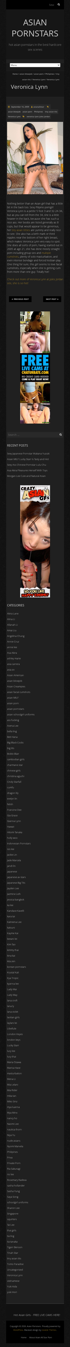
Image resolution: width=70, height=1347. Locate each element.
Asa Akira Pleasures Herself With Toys (27, 470)
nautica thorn (14, 1129)
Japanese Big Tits (16, 882)
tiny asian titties (21, 230)
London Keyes (15, 1034)
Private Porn (14, 1163)
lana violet (12, 1011)
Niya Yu (11, 1135)
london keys (13, 1039)
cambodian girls (15, 759)
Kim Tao (11, 944)
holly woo (12, 837)
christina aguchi (15, 776)
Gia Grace (12, 815)
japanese (12, 871)
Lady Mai (12, 989)
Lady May (12, 995)
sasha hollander (16, 1185)
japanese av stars (16, 877)
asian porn (38, 74)
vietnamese (13, 1281)
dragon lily (12, 793)
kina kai (11, 955)
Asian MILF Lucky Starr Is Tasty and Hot (28, 459)
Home (15, 74)
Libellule (11, 1028)
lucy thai (11, 1056)
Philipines (49, 74)
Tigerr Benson (14, 1247)
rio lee (10, 1174)
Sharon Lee (13, 1208)
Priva (10, 1157)
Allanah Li (12, 624)
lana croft (12, 1000)
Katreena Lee (14, 922)
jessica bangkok (15, 899)
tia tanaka (12, 1241)
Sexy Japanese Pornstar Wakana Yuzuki (28, 453)
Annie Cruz (13, 641)
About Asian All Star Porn (40, 1337)
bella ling (12, 731)
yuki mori (12, 1292)
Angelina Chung (15, 636)
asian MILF (13, 697)
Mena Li (11, 1079)
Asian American (15, 675)
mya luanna (13, 1107)
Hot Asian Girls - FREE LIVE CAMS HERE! (37, 1315)
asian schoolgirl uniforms (21, 714)
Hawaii (10, 826)
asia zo (11, 669)
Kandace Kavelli (15, 910)
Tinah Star (12, 1252)
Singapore (12, 1213)
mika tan (11, 1095)
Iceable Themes (49, 1329)
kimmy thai (13, 950)
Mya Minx (12, 1112)
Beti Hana (12, 737)
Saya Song (12, 1196)
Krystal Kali (13, 972)
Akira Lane (12, 613)
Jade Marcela (14, 860)
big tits (10, 748)
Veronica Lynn (38, 79)
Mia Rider (12, 1090)
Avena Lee (12, 725)
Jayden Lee (13, 888)
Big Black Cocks (15, 742)
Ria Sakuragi (13, 1168)
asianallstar (38, 106)
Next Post (51, 299)
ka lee (10, 905)
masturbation (14, 1073)
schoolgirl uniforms (17, 1202)
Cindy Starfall (14, 781)
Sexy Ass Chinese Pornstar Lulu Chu (26, 464)
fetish (10, 804)
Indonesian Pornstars (19, 843)
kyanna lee (13, 983)
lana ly (10, 1006)
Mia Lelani (12, 1084)
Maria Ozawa (14, 1062)
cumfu (10, 787)
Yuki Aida (12, 1286)
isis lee (10, 849)
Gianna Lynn (14, 821)
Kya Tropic (12, 978)
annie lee (12, 647)
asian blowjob (26, 74)
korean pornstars (16, 966)
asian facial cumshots (18, 692)
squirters (12, 1219)
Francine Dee (14, 809)
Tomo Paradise (15, 1264)
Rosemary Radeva (17, 1180)
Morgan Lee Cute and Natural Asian (26, 476)
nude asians (13, 1140)
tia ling (10, 1236)
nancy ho (12, 1118)
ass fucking (13, 720)
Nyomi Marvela (15, 1146)
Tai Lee (10, 1224)
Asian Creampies (16, 686)
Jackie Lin (12, 854)
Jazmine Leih (14, 894)
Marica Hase (13, 1067)
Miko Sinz (12, 1101)
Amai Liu (11, 630)
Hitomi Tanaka (14, 832)
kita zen (11, 961)
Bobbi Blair (13, 753)
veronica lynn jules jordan (38, 116)
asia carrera (13, 664)
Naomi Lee (13, 1123)
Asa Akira (12, 652)
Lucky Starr (13, 1045)
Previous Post (21, 299)
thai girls (11, 1230)
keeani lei (12, 938)
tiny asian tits (51, 111)
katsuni (11, 927)
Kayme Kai (12, 933)
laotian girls (13, 1017)
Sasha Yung (13, 1191)
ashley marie (14, 658)
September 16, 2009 (20, 106)
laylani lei (12, 1023)
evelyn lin (12, 798)
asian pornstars (15, 709)
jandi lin (11, 866)
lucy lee (11, 1051)
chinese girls (14, 770)
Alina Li (11, 619)
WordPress (18, 1329)
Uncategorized (15, 1269)
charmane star (15, 765)
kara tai (11, 916)
